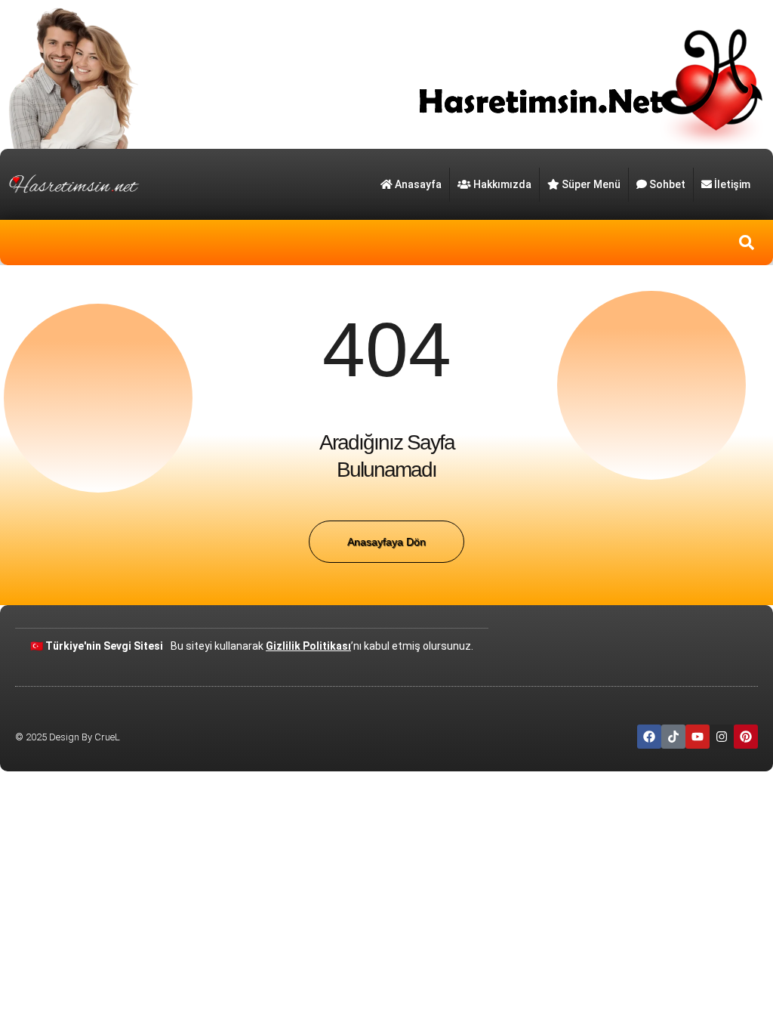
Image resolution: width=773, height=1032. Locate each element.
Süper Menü (591, 184)
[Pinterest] (746, 737)
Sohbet (667, 184)
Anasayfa (418, 184)
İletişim (732, 184)
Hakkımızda (502, 184)
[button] (746, 242)
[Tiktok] (673, 737)
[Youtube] (697, 737)
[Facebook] (649, 737)
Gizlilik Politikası (308, 646)
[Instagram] (722, 737)
